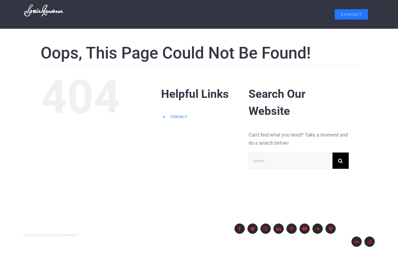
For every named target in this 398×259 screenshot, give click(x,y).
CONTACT (178, 117)
